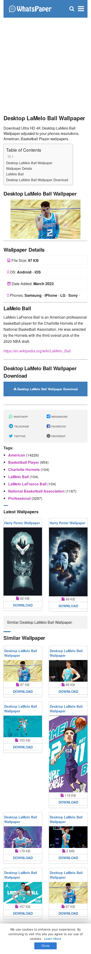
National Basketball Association (37, 491)
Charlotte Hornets (24, 469)
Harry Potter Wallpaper (22, 522)
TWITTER (19, 436)
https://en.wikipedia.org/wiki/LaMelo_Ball (37, 351)
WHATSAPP (20, 416)
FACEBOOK (58, 426)
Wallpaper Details (19, 168)
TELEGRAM (21, 426)
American (17, 455)
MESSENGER (59, 416)
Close (45, 945)
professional (20, 498)
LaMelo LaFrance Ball (27, 484)
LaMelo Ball (15, 173)
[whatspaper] (30, 8)
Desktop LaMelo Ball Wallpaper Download (37, 179)
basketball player (24, 462)
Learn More (52, 939)
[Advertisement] (45, 64)
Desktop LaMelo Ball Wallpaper (29, 162)
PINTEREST (58, 436)
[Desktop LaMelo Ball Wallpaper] (45, 218)
